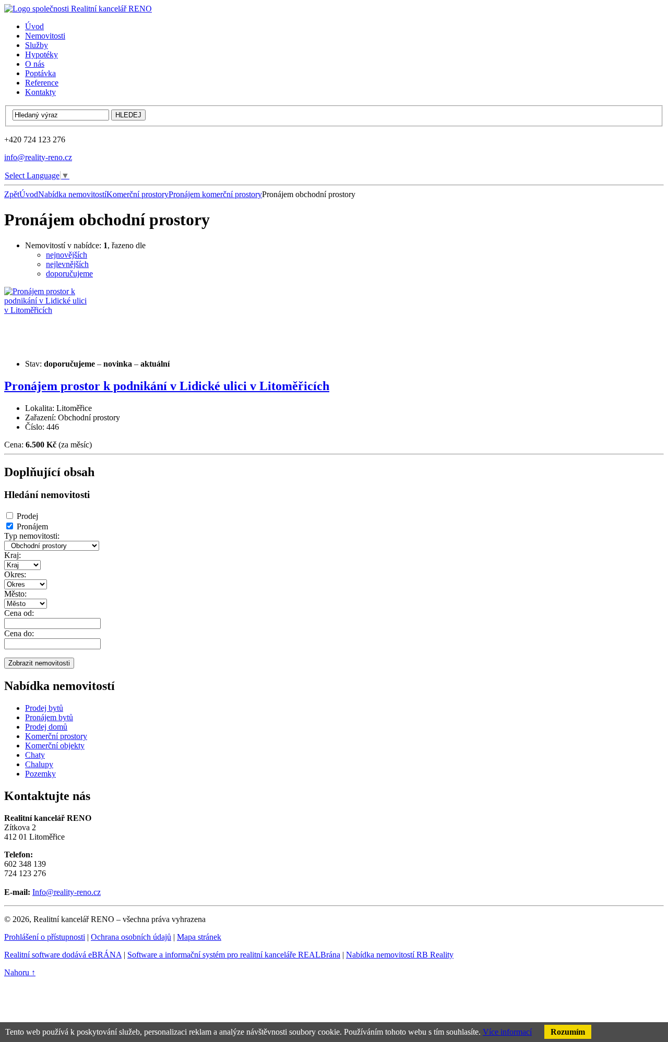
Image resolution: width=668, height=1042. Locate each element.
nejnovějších (66, 254)
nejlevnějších (67, 264)
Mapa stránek (199, 936)
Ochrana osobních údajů (131, 936)
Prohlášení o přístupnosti (44, 936)
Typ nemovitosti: (31, 535)
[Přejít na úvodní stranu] (78, 8)
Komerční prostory (137, 194)
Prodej (27, 516)
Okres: (15, 574)
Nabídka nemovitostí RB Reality (400, 954)
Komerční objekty (55, 745)
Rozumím (568, 1031)
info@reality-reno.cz (38, 157)
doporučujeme (69, 273)
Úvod (28, 194)
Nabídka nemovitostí (72, 194)
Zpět (11, 194)
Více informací (507, 1031)
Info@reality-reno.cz (66, 892)
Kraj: (12, 555)
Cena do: (19, 633)
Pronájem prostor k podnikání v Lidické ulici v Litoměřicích (166, 386)
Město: (15, 593)
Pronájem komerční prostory (215, 194)
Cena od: (19, 613)
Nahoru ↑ (19, 972)
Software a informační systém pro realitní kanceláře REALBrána (233, 954)
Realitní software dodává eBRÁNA (63, 954)
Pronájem (32, 526)
